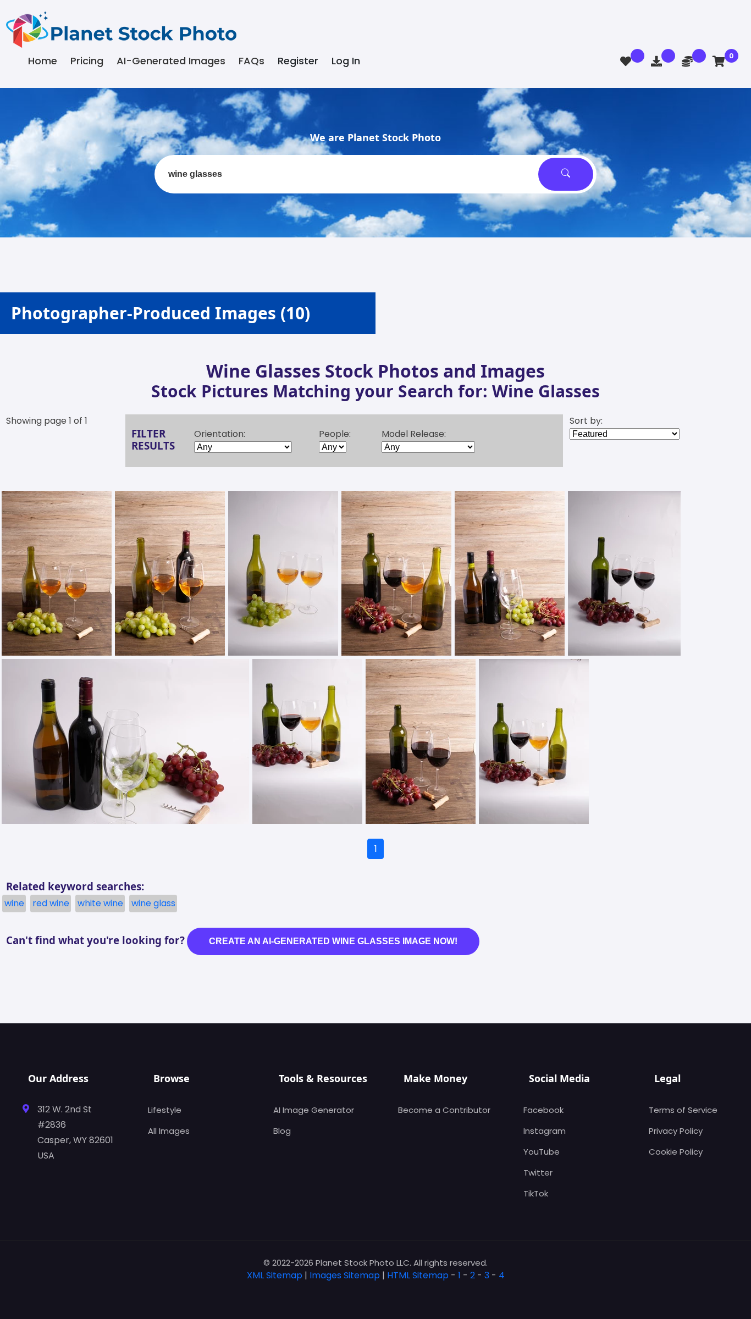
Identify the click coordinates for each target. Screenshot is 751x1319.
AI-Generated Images (171, 61)
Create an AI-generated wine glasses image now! (333, 941)
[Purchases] (656, 61)
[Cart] (719, 61)
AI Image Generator (313, 1110)
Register (298, 61)
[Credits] (687, 61)
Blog (282, 1131)
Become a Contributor (444, 1110)
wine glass (153, 903)
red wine (50, 903)
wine (14, 903)
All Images (169, 1131)
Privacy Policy (676, 1131)
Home (42, 61)
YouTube (541, 1151)
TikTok (535, 1193)
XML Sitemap (274, 1275)
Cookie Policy (676, 1151)
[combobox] (375, 174)
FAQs (251, 61)
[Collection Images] (625, 61)
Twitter (538, 1172)
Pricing (86, 61)
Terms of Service (683, 1110)
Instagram (544, 1131)
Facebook (543, 1110)
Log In (346, 61)
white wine (100, 903)
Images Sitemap (345, 1275)
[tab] (375, 1293)
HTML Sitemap (418, 1275)
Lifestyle (164, 1110)
